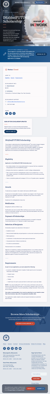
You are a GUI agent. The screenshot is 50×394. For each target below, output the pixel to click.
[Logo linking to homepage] (6, 2)
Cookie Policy (20, 390)
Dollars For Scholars (36, 344)
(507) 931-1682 (11, 104)
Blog (44, 344)
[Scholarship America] (6, 339)
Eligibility (7, 77)
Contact (15, 344)
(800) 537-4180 (7, 358)
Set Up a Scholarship (24, 344)
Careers (10, 344)
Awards (12, 77)
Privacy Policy (11, 390)
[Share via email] (10, 113)
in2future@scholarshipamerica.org (16, 101)
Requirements (18, 77)
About (4, 344)
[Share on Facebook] (6, 113)
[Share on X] (14, 113)
